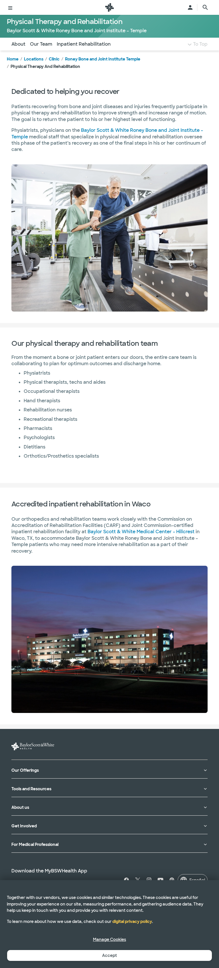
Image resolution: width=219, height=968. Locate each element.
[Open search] (205, 7)
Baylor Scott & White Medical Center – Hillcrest (141, 532)
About (18, 44)
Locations (33, 59)
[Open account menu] (190, 7)
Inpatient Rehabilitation (84, 44)
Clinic (54, 59)
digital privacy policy (132, 921)
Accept (109, 955)
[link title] (109, 7)
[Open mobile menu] (10, 7)
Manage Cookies (109, 939)
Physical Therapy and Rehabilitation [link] (45, 66)
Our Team (41, 44)
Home (13, 59)
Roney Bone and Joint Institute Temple (102, 59)
